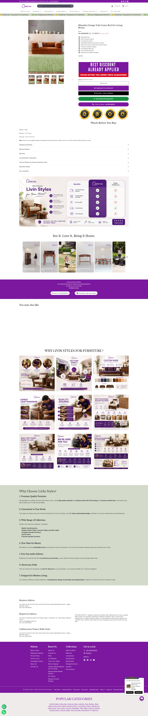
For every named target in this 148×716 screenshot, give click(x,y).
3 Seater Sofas (54, 710)
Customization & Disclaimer (27, 158)
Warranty (22, 153)
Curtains (68, 708)
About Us (33, 664)
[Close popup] (142, 679)
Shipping (80, 79)
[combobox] (55, 6)
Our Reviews (52, 658)
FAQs (50, 656)
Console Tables (65, 710)
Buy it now (103, 88)
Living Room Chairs (84, 706)
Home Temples (76, 710)
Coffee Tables (54, 704)
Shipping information (25, 145)
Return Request (53, 664)
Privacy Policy (35, 656)
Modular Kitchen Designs (53, 680)
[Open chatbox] (142, 698)
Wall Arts (95, 710)
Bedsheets (75, 708)
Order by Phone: (105, 104)
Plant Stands (62, 706)
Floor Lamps (61, 708)
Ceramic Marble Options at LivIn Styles (56, 668)
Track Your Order (54, 661)
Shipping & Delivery (36, 653)
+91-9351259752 (53, 1)
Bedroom (36, 11)
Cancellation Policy (36, 661)
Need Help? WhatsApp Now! (104, 99)
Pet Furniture (115, 11)
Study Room (74, 11)
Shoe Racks (85, 710)
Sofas (55, 706)
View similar (129, 692)
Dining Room (61, 11)
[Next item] (127, 257)
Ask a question (24, 171)
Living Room (48, 11)
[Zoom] (46, 47)
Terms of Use (34, 658)
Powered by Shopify (118, 689)
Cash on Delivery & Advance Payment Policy (33, 162)
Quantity (80, 56)
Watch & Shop (25, 11)
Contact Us (34, 666)
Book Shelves (89, 704)
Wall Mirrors (95, 706)
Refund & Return (24, 149)
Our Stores (51, 676)
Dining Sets (63, 704)
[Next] (72, 79)
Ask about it (138, 692)
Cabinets (81, 704)
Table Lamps (52, 708)
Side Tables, (84, 708)
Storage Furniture (89, 11)
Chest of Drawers (94, 708)
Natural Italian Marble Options (55, 672)
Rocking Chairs (72, 706)
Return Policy (34, 650)
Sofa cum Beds (73, 704)
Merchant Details (24, 166)
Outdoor (103, 11)
